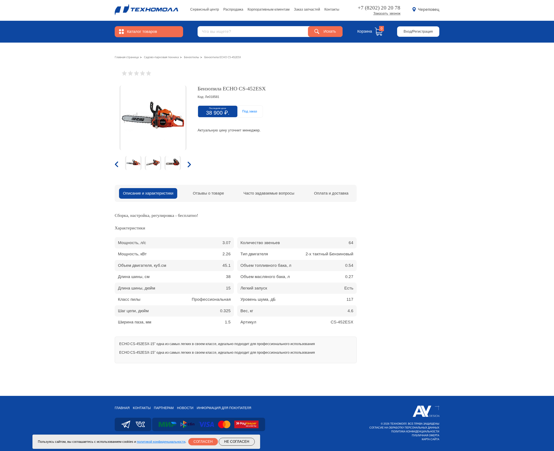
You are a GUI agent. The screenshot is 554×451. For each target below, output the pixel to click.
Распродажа (233, 9)
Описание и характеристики (148, 193)
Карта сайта (430, 439)
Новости (185, 408)
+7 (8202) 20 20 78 (379, 8)
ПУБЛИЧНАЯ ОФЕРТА (425, 435)
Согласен (203, 441)
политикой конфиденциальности (161, 441)
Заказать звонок (386, 13)
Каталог (142, 31)
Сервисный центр (204, 9)
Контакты (331, 9)
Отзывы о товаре (208, 193)
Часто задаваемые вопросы (268, 193)
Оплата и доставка (331, 193)
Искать (330, 31)
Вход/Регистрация (418, 31)
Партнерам (164, 408)
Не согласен (236, 441)
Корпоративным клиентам (269, 9)
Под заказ (249, 111)
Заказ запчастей (307, 9)
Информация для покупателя (224, 408)
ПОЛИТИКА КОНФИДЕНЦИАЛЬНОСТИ (415, 431)
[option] (153, 117)
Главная (122, 408)
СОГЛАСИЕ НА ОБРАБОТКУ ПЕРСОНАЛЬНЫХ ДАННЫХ (404, 427)
